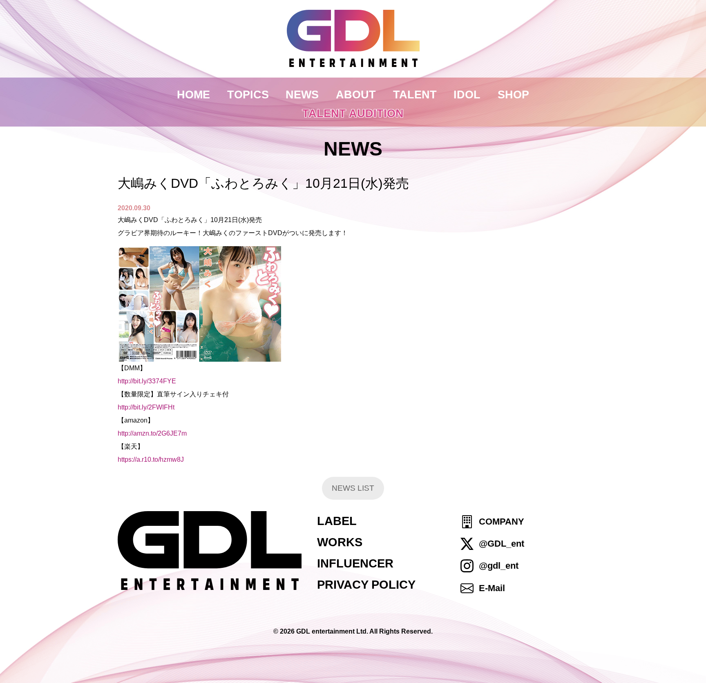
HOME (193, 94)
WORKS (339, 542)
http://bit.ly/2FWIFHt (146, 407)
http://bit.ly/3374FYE (147, 381)
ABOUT (356, 94)
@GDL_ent (501, 543)
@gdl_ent (498, 566)
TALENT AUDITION (353, 113)
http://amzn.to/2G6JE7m (152, 433)
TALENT (415, 94)
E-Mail (492, 588)
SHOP (513, 94)
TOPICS (248, 94)
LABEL (337, 520)
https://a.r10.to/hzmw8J (151, 459)
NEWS (302, 94)
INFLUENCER (355, 563)
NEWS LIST (353, 488)
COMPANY (501, 521)
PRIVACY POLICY (366, 584)
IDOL (467, 94)
